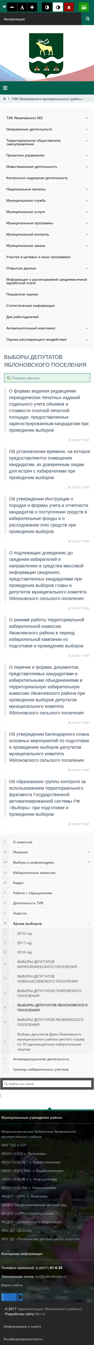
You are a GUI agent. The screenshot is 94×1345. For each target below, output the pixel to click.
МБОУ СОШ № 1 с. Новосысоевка (29, 1178)
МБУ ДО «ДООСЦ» (17, 1230)
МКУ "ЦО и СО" (14, 1144)
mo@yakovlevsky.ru (51, 1276)
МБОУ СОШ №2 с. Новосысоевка (28, 1187)
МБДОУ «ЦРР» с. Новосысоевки (27, 1213)
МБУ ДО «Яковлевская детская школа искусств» (40, 1238)
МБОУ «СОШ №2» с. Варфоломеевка (32, 1170)
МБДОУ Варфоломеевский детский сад (33, 1204)
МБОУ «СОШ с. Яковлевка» (24, 1153)
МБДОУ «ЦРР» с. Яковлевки (24, 1196)
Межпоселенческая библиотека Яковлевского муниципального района (38, 1134)
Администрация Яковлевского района (49, 1308)
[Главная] (5, 99)
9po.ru (40, 1313)
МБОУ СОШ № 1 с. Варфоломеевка (30, 1161)
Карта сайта (12, 1284)
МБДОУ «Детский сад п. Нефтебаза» (31, 1221)
